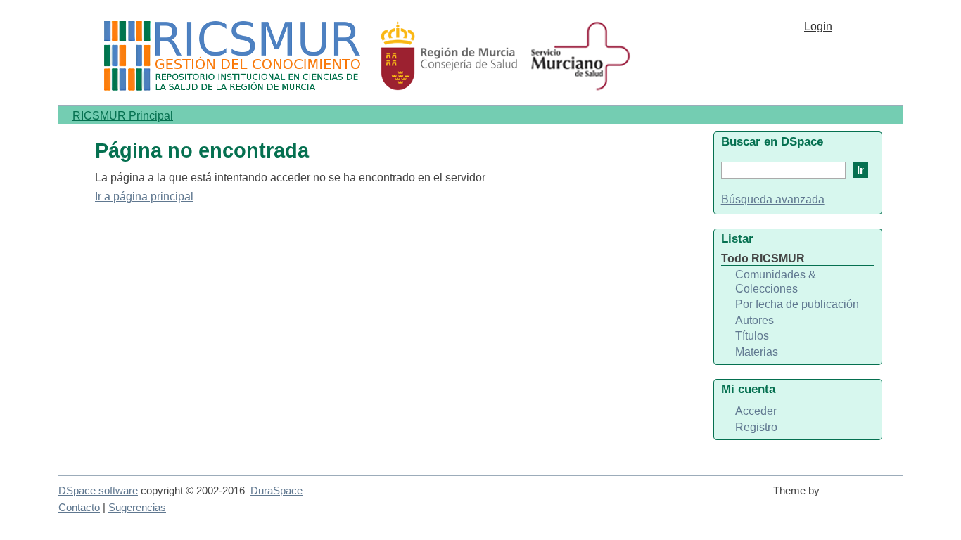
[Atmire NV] (864, 497)
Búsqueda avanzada (773, 199)
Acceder (756, 411)
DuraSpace (276, 490)
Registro (756, 427)
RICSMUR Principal (122, 116)
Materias (756, 352)
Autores (754, 320)
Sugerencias (137, 507)
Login (818, 26)
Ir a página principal (144, 196)
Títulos (752, 336)
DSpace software (98, 490)
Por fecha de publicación (797, 304)
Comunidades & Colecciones (775, 282)
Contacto (79, 507)
